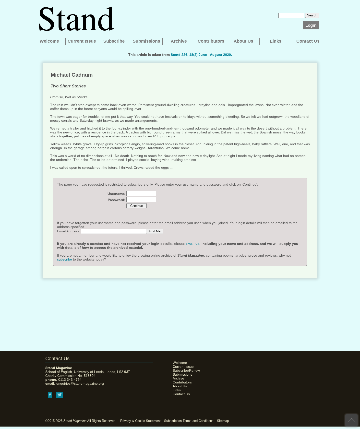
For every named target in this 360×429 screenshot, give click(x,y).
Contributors (211, 41)
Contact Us (308, 41)
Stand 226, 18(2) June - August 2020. (201, 55)
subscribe (64, 259)
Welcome (49, 41)
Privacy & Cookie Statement (140, 421)
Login (310, 25)
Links (275, 41)
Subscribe (114, 41)
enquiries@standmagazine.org (80, 383)
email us (193, 244)
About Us (243, 41)
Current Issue (82, 41)
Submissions (146, 41)
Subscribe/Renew (185, 370)
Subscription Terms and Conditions (189, 421)
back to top (351, 420)
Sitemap (223, 421)
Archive (179, 41)
